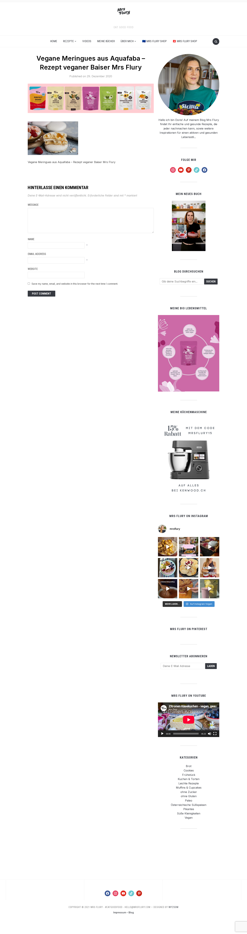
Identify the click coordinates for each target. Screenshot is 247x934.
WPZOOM (173, 907)
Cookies (189, 770)
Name (31, 239)
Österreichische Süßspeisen (188, 805)
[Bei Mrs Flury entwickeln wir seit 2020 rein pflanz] (209, 588)
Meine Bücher (106, 41)
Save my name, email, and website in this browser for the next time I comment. (75, 283)
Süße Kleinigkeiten (188, 813)
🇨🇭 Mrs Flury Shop (185, 41)
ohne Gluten (189, 796)
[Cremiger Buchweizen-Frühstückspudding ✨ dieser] (167, 567)
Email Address (37, 254)
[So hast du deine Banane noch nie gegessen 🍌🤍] (167, 546)
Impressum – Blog (123, 912)
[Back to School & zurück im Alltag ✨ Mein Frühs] (209, 567)
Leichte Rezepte (188, 783)
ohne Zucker (188, 792)
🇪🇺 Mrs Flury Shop (154, 41)
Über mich (127, 41)
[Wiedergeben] (162, 733)
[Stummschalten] (209, 733)
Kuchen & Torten (188, 779)
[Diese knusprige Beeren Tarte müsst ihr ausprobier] (209, 546)
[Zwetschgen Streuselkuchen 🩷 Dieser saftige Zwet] (188, 588)
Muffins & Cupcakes (188, 787)
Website (33, 269)
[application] (188, 719)
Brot (188, 766)
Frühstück (188, 774)
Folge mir (188, 160)
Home (53, 41)
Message (33, 204)
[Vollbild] (215, 733)
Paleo (188, 800)
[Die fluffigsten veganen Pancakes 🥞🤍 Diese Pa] (188, 567)
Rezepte (68, 41)
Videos (86, 41)
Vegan (189, 817)
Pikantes (188, 809)
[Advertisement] (188, 854)
